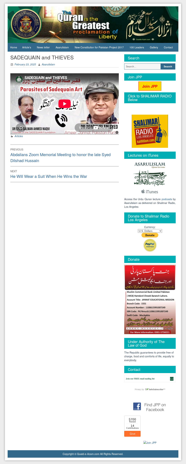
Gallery (154, 47)
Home (13, 47)
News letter (43, 47)
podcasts (167, 199)
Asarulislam (62, 47)
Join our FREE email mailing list (140, 378)
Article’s (26, 47)
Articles (19, 136)
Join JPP (149, 86)
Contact (168, 47)
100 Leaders (137, 47)
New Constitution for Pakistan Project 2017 (99, 47)
